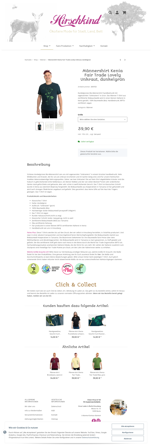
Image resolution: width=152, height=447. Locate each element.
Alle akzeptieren (127, 426)
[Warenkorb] (124, 12)
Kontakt (104, 46)
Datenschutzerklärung (90, 437)
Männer (89, 107)
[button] (110, 12)
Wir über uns (30, 406)
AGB (53, 410)
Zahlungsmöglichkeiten (34, 419)
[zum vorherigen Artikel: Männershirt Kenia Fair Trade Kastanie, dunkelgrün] (120, 59)
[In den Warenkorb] (26, 67)
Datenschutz (56, 406)
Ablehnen (128, 439)
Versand (97, 134)
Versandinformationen (34, 415)
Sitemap (54, 419)
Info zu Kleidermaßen (33, 410)
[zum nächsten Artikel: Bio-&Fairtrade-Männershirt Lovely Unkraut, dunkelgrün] (125, 59)
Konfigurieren (127, 432)
